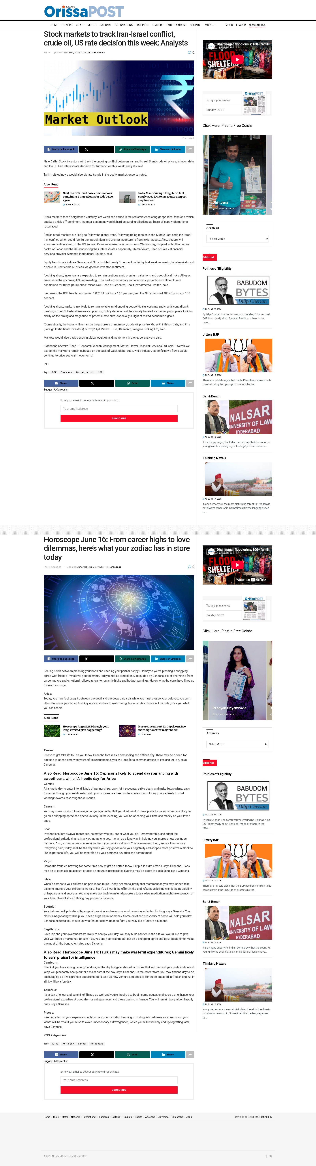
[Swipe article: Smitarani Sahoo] (237, 680)
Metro (92, 25)
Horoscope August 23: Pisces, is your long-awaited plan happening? (86, 728)
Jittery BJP (211, 334)
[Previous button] (205, 175)
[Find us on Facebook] (266, 1156)
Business (143, 25)
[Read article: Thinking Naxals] (238, 479)
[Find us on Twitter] (270, 1156)
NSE (100, 372)
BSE (54, 372)
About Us (150, 1117)
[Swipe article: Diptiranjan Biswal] (237, 175)
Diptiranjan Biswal (227, 202)
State (80, 25)
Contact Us (177, 1117)
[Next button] (269, 175)
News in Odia (257, 25)
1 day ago (145, 734)
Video (229, 25)
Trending (67, 25)
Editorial (116, 1117)
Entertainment (177, 25)
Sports (195, 25)
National (106, 25)
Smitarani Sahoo (226, 708)
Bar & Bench (211, 396)
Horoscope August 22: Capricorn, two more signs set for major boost (162, 728)
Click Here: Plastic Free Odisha (228, 125)
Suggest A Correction (56, 389)
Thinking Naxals (214, 458)
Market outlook (85, 372)
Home (54, 25)
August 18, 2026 (212, 437)
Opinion (128, 1117)
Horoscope (114, 567)
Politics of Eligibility (217, 268)
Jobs (189, 1117)
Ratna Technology (261, 1116)
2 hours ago (71, 734)
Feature (158, 25)
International (124, 25)
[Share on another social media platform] (190, 149)
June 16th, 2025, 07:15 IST (90, 567)
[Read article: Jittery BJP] (238, 355)
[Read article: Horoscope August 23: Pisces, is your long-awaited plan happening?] (52, 731)
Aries (55, 1043)
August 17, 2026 (212, 499)
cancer (82, 1043)
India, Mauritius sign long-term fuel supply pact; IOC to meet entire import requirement (162, 197)
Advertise (163, 1117)
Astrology (68, 1043)
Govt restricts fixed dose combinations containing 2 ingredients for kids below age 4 (88, 197)
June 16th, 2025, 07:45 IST (76, 52)
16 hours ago (72, 205)
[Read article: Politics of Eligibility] (238, 289)
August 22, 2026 (212, 309)
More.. (209, 25)
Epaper (241, 25)
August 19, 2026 (212, 375)
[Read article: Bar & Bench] (238, 417)
